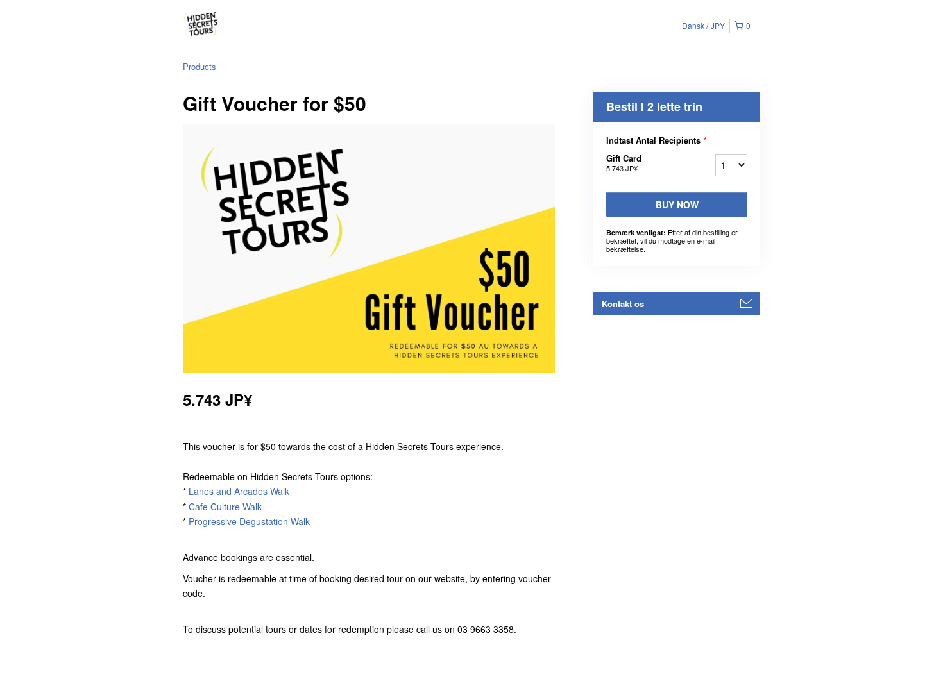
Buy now (677, 204)
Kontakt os (623, 303)
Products (199, 66)
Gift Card (623, 162)
